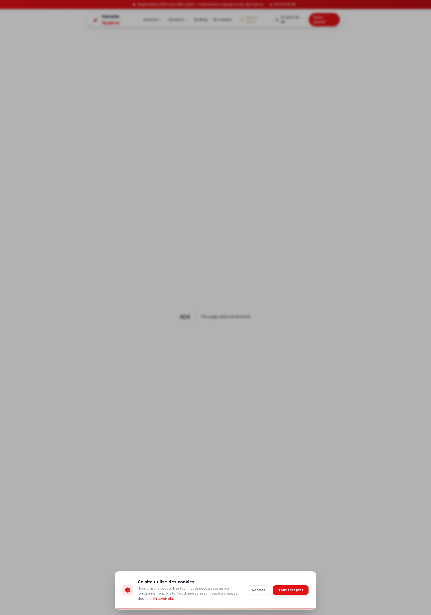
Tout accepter (290, 590)
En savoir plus (163, 599)
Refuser (258, 590)
